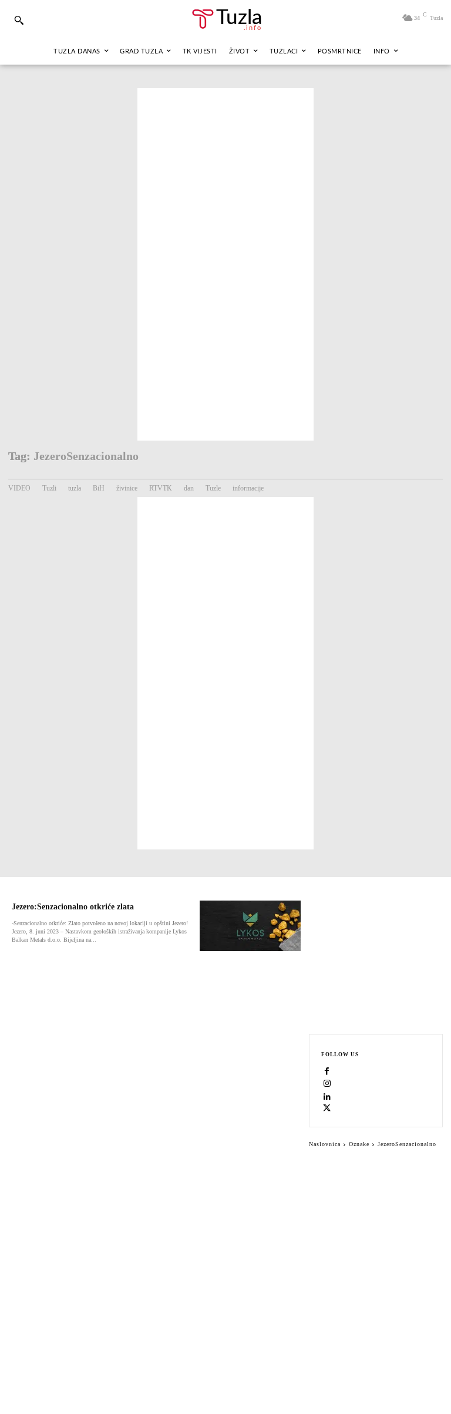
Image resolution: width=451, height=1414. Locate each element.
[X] (327, 1109)
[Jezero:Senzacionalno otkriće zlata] (250, 926)
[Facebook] (327, 1072)
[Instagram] (327, 1084)
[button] (18, 20)
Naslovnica (325, 1144)
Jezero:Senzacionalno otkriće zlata (73, 906)
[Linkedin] (327, 1097)
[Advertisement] (225, 264)
